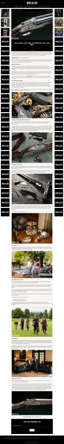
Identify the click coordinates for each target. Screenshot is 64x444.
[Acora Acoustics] (5, 22)
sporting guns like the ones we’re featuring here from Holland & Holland (28, 55)
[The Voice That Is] (59, 13)
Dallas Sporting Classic (32, 380)
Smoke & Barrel (15, 10)
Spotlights (20, 10)
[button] (46, 10)
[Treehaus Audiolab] (59, 22)
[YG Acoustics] (5, 13)
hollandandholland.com (36, 416)
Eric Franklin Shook (23, 57)
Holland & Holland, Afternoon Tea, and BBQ (32, 43)
